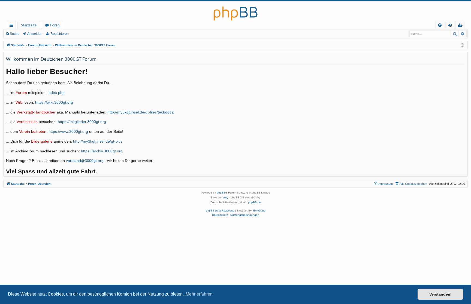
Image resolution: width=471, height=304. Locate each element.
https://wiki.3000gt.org (54, 102)
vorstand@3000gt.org (85, 161)
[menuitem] (440, 25)
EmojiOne (259, 210)
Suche (14, 34)
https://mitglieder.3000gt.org (82, 122)
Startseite (29, 25)
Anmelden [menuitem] (451, 26)
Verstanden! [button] (440, 294)
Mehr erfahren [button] (199, 294)
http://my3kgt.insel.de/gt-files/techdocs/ (140, 112)
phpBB (221, 192)
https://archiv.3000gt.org (102, 151)
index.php (56, 93)
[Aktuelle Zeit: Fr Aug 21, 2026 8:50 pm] (462, 45)
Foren (55, 25)
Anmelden (35, 34)
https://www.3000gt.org (68, 132)
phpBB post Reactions (220, 210)
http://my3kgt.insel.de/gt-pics (97, 141)
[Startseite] (235, 11)
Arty (225, 197)
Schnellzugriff (12, 26)
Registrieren (59, 34)
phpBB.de (254, 202)
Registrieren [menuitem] (461, 26)
